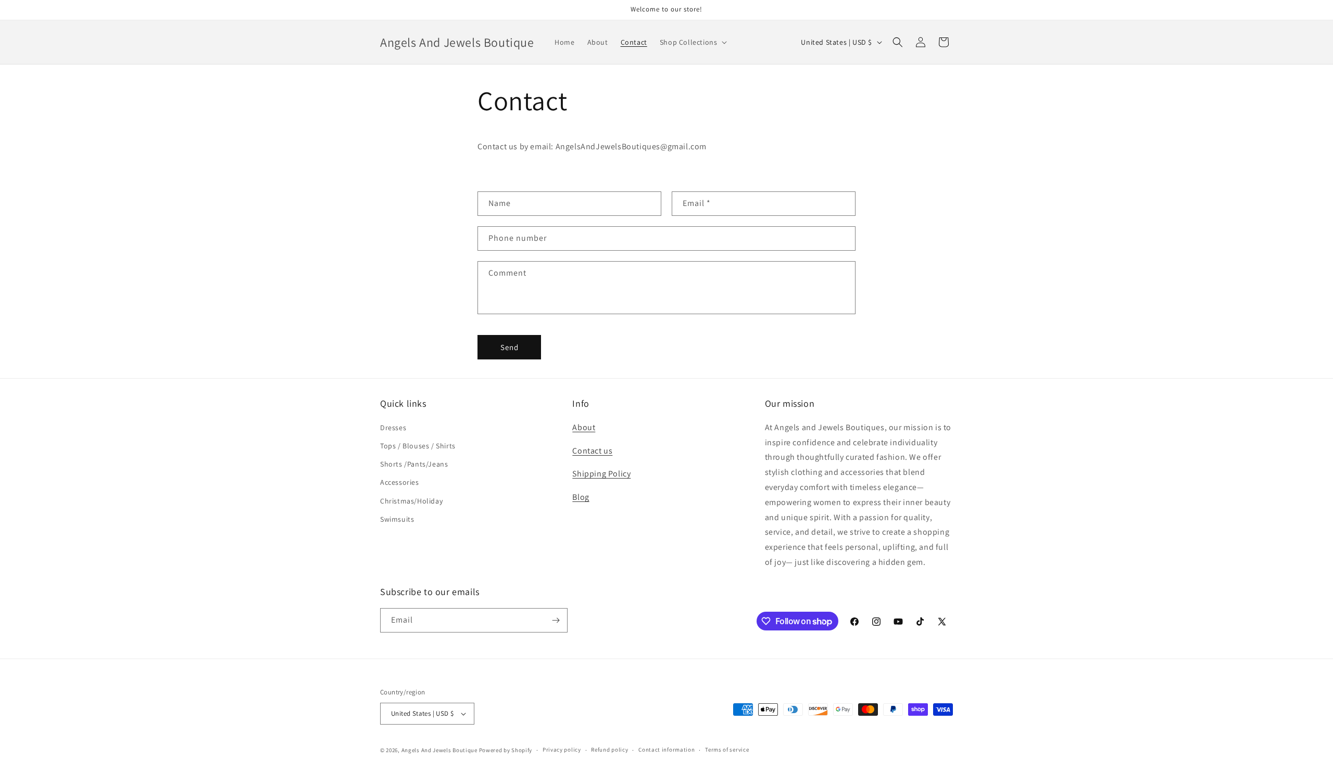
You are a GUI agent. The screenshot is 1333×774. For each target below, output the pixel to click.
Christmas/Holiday (411, 501)
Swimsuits (397, 519)
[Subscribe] (555, 620)
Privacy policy (562, 749)
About (583, 427)
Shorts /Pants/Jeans (414, 464)
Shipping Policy (601, 473)
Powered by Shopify (506, 750)
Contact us (592, 450)
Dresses (393, 427)
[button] (692, 42)
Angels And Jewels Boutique (439, 750)
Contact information (666, 749)
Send (509, 347)
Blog (580, 497)
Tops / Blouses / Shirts (418, 445)
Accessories (399, 482)
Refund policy (609, 749)
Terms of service (727, 749)
